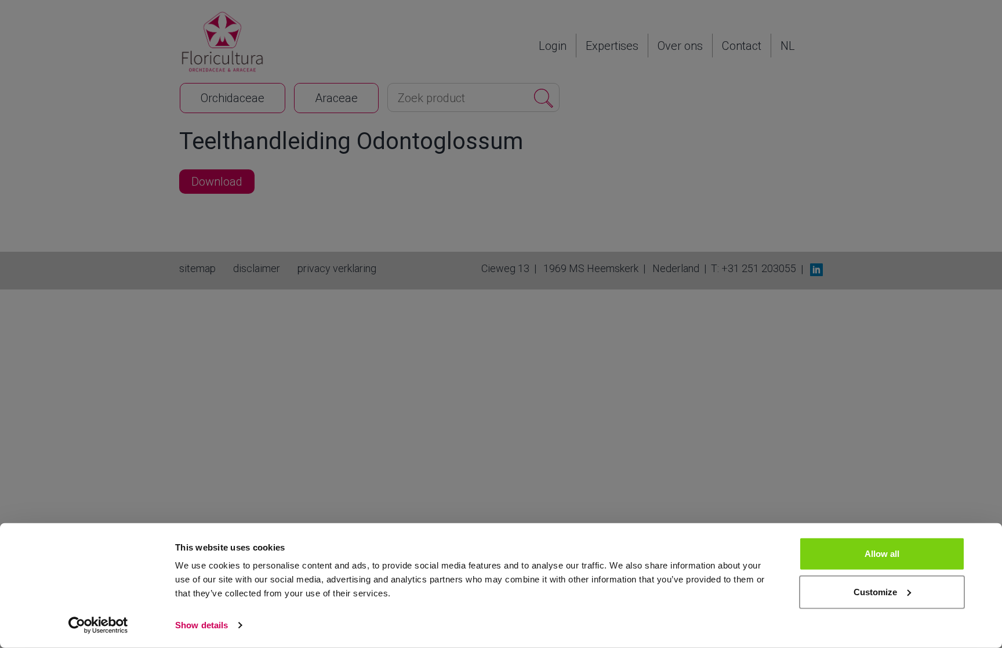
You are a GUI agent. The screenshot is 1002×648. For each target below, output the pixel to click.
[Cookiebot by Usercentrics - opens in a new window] (98, 625)
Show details (201, 625)
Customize (875, 591)
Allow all (882, 554)
